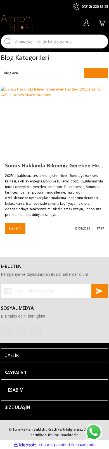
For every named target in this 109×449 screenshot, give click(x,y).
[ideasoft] (25, 445)
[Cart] (102, 23)
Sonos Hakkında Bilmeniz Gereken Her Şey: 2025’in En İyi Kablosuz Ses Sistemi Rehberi (54, 165)
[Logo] (16, 23)
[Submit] (99, 291)
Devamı (15, 228)
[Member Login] (86, 23)
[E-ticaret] (53, 445)
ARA (99, 41)
